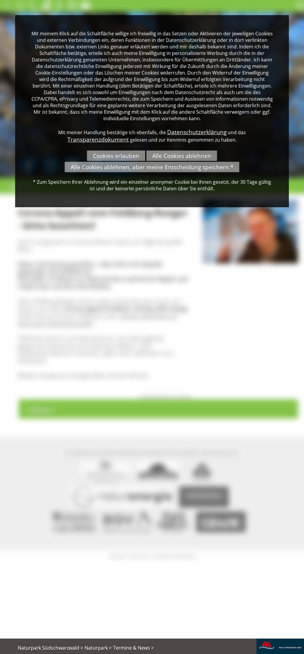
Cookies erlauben (116, 155)
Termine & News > (133, 648)
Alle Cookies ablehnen (181, 155)
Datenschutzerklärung (197, 132)
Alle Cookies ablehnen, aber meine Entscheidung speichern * (152, 167)
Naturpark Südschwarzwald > (50, 648)
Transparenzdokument (98, 139)
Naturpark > (98, 648)
